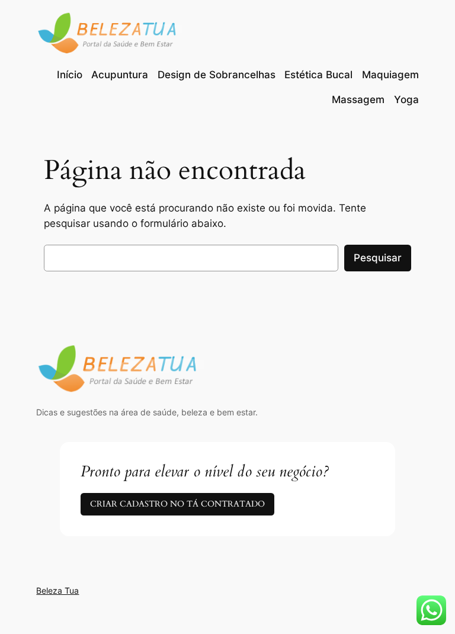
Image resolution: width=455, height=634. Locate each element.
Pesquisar (378, 258)
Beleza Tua (57, 590)
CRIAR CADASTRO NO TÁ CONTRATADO (177, 504)
